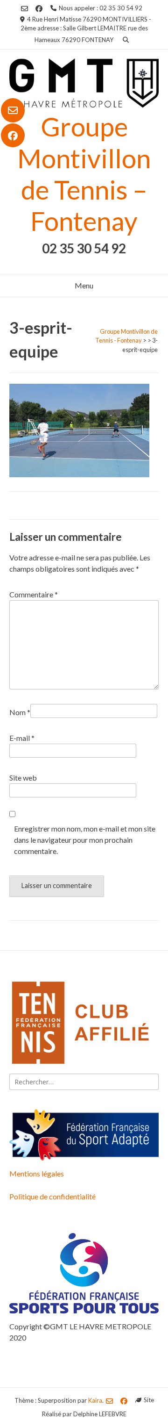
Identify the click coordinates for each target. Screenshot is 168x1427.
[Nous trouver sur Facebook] (13, 135)
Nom (19, 712)
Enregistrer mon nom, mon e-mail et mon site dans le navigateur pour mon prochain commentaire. (84, 839)
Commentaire (33, 594)
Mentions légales (36, 1173)
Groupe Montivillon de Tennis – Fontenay (84, 174)
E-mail (22, 737)
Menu (84, 285)
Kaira (95, 1400)
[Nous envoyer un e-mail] (13, 110)
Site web (23, 777)
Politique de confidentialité (52, 1196)
